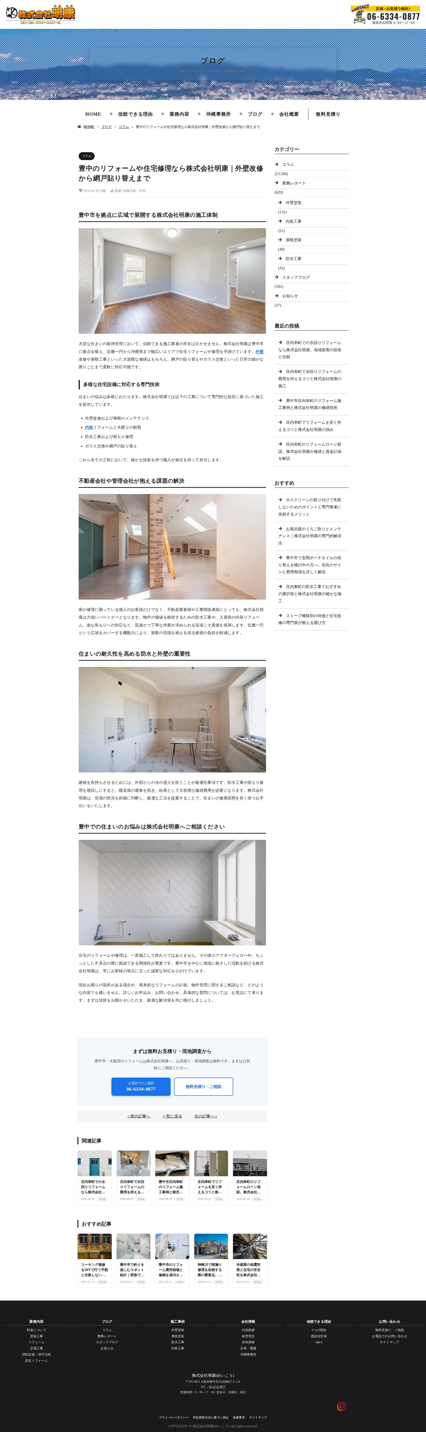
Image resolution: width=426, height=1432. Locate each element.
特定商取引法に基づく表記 (211, 1417)
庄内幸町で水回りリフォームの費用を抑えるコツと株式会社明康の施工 (309, 378)
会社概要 (289, 114)
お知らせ (290, 296)
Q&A (319, 1342)
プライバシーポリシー (174, 1417)
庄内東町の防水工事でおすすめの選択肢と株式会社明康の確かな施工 (309, 594)
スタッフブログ (296, 277)
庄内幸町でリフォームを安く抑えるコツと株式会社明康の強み (309, 426)
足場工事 (36, 1348)
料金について (36, 1330)
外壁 (260, 351)
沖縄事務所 (218, 114)
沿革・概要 (248, 1348)
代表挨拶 (248, 1330)
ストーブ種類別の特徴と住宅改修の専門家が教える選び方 (309, 619)
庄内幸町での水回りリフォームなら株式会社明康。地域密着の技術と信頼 (309, 350)
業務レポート (294, 183)
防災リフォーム (36, 1360)
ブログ (255, 114)
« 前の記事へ (138, 1116)
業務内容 (180, 114)
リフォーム (36, 1342)
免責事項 (239, 1417)
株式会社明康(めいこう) (213, 1375)
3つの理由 (319, 1330)
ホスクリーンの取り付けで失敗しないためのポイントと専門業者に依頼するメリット (309, 507)
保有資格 (248, 1342)
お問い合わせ (389, 1321)
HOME (93, 114)
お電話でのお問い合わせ (389, 1336)
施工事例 (178, 1321)
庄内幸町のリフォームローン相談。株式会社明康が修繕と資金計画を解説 (309, 451)
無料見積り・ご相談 (203, 1086)
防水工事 (294, 259)
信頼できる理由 (135, 114)
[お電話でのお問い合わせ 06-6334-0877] (385, 14)
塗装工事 (36, 1336)
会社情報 (248, 1321)
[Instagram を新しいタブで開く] (341, 1405)
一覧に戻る (172, 1116)
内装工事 (294, 221)
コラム (124, 127)
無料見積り (328, 114)
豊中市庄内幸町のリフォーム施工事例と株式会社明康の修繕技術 (309, 404)
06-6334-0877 (217, 1387)
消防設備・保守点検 (36, 1354)
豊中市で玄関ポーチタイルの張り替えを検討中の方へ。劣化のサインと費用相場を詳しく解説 (309, 565)
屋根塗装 (294, 240)
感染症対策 (319, 1336)
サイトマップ (389, 1342)
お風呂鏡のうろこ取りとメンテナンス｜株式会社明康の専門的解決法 (309, 536)
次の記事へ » (206, 1116)
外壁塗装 (294, 203)
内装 (89, 427)
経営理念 (248, 1336)
